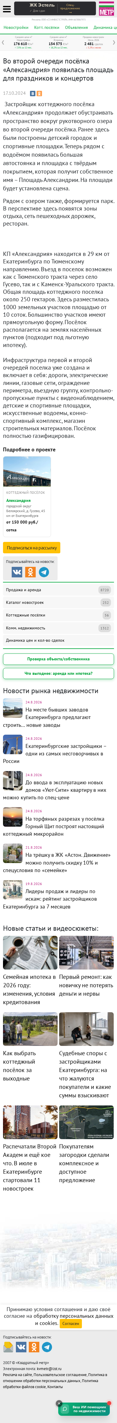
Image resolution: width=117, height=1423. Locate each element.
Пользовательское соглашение (60, 1374)
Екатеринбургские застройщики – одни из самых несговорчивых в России (54, 753)
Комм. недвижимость (57, 628)
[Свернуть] (59, 1403)
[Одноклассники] (39, 93)
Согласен (70, 1323)
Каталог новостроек (57, 602)
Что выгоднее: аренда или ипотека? (58, 673)
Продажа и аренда (57, 589)
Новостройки (16, 27)
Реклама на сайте (17, 1374)
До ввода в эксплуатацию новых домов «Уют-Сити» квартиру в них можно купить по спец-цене (54, 790)
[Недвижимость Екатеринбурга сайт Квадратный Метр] (106, 8)
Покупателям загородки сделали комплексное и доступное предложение (84, 1163)
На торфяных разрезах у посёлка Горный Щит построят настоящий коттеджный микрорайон (53, 826)
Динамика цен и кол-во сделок (35, 640)
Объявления (76, 27)
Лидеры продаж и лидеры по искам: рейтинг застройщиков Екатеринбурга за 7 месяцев (50, 899)
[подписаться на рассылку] (8, 1346)
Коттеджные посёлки (57, 615)
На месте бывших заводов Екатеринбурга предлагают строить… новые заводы (46, 717)
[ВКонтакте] (32, 93)
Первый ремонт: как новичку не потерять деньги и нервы (86, 985)
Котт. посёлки (46, 27)
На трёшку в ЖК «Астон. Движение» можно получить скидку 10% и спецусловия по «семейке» (57, 862)
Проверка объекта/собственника (58, 659)
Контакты (55, 1386)
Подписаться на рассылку (31, 548)
